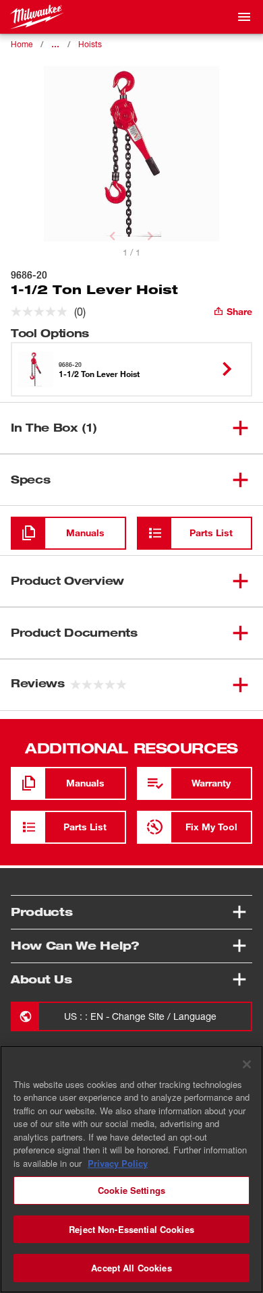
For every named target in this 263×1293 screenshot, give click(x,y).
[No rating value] (42, 311)
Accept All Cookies (131, 1267)
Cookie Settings (131, 1190)
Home (21, 44)
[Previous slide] (113, 236)
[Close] (247, 1064)
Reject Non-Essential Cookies (131, 1229)
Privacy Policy (118, 1163)
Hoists (90, 44)
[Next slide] (150, 236)
